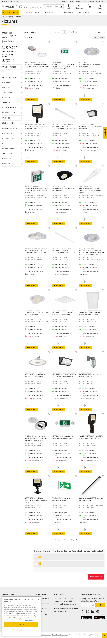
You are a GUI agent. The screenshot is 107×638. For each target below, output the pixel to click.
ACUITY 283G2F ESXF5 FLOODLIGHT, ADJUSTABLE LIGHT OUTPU (37, 127)
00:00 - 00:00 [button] (22, 8)
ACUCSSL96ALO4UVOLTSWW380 (63, 249)
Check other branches (35, 85)
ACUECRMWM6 (57, 435)
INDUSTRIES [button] (66, 12)
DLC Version (7, 133)
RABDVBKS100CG (85, 373)
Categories (7, 33)
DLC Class (6, 159)
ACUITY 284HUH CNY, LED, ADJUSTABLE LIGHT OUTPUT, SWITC (36, 251)
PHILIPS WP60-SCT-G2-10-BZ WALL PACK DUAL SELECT (91, 127)
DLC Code (6, 97)
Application (7, 154)
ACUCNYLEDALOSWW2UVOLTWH (36, 249)
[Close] (38, 599)
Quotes (64, 1)
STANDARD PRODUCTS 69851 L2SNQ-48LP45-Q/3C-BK (91, 499)
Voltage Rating (9, 108)
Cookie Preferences (45, 635)
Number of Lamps (9, 148)
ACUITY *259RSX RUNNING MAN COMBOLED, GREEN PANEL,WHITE (62, 437)
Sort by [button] (100, 32)
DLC (3, 143)
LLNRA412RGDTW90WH (87, 249)
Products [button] (10, 12)
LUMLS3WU (56, 497)
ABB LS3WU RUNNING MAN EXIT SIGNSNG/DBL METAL (62, 499)
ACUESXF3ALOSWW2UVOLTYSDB (90, 435)
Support (7, 1)
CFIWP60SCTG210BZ (86, 125)
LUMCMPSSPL (57, 63)
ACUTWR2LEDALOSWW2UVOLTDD (63, 373)
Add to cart (31, 99)
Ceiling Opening (9, 123)
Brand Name (7, 92)
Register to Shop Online (96, 1)
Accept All (21, 624)
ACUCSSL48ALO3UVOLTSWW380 (63, 125)
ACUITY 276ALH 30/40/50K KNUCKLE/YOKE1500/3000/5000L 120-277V (36, 500)
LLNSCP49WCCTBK (58, 187)
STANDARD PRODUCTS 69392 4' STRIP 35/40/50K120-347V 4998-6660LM (90, 190)
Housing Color (9, 138)
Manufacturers (9, 67)
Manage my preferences (21, 630)
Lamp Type (6, 87)
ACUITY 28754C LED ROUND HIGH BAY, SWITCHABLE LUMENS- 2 (36, 375)
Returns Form (41, 611)
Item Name (6, 82)
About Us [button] (83, 12)
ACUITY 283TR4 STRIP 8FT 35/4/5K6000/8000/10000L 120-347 (64, 251)
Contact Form (41, 614)
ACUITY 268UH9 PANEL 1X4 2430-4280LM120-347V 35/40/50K (90, 313)
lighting (10, 17)
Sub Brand (6, 103)
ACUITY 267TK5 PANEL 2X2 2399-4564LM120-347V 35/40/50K (63, 313)
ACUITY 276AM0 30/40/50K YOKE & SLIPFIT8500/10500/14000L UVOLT (91, 437)
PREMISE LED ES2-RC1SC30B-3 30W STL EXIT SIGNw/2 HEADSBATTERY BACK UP (36, 190)
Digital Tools (51, 12)
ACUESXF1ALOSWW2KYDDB (34, 497)
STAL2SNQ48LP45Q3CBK (88, 497)
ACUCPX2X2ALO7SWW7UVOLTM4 (63, 311)
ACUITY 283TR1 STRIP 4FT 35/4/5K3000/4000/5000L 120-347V (64, 127)
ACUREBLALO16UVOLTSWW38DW (36, 373)
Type (4, 72)
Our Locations (41, 608)
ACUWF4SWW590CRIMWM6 (35, 63)
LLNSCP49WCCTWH (32, 311)
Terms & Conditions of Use (60, 635)
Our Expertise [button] (31, 12)
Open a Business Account (78, 1)
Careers (39, 617)
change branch (36, 8)
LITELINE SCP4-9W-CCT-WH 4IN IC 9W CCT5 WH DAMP (36, 313)
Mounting (6, 164)
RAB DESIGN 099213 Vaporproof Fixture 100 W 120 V (90, 375)
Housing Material (9, 128)
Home (3, 17)
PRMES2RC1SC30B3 (32, 187)
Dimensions (7, 118)
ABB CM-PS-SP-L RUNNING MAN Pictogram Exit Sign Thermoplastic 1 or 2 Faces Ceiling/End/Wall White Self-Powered (64, 67)
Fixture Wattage (9, 77)
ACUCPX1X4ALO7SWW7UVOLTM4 (90, 311)
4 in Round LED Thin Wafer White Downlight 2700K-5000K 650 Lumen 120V (37, 66)
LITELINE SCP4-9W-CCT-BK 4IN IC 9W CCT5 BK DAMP (64, 189)
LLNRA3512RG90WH (86, 63)
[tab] (12, 33)
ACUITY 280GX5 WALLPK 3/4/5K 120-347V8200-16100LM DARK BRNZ (64, 375)
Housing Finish (8, 113)
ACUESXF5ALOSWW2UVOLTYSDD (36, 125)
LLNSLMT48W (29, 435)
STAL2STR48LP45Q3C (87, 187)
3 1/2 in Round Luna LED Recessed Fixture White (90, 65)
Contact (99, 12)
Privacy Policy (29, 620)
